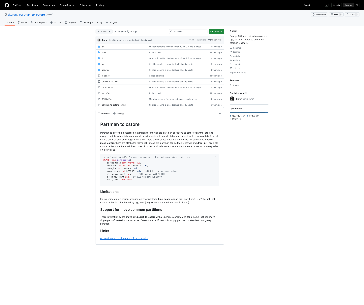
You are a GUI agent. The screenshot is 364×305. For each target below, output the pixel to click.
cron (104, 52)
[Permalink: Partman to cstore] (98, 124)
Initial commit (155, 52)
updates (105, 70)
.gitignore (106, 76)
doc (103, 58)
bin (103, 46)
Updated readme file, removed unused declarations (173, 99)
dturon (12, 14)
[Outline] (220, 113)
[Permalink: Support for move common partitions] (98, 209)
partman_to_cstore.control (114, 105)
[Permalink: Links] (98, 231)
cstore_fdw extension (136, 238)
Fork (337, 14)
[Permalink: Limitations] (98, 192)
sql (103, 64)
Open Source (67, 5)
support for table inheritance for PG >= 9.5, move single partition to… (181, 46)
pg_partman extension (112, 238)
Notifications (321, 14)
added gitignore (156, 76)
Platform (17, 5)
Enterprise (85, 5)
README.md (107, 99)
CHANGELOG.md (110, 81)
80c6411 (192, 40)
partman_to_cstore (32, 14)
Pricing (100, 5)
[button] (216, 157)
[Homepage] (7, 5)
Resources (49, 5)
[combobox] (189, 31)
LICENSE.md (107, 87)
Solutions (32, 5)
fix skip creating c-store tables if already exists (131, 40)
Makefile (105, 93)
